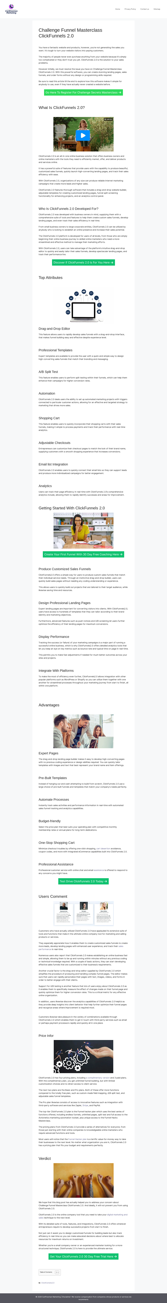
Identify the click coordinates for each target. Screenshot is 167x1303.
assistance (99, 870)
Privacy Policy (130, 9)
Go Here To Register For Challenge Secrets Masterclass (82, 92)
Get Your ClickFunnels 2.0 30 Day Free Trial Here (81, 1256)
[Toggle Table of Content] (55, 1272)
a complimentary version (98, 1078)
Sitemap (157, 9)
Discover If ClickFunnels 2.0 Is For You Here (82, 262)
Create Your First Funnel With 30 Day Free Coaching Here (81, 554)
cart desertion (103, 848)
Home (117, 9)
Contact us (144, 9)
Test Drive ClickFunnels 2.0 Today (81, 881)
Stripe (85, 1105)
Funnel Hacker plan (77, 1139)
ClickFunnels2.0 (47, 1283)
